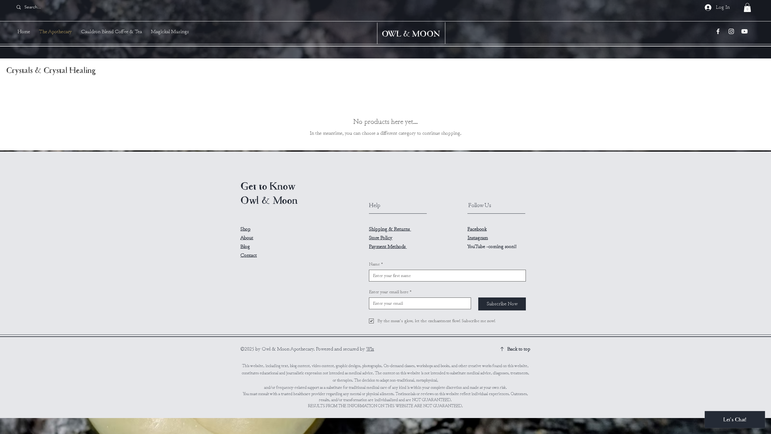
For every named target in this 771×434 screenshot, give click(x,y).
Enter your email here (390, 292)
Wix (370, 349)
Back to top (518, 349)
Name (376, 264)
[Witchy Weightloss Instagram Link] (731, 31)
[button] (747, 7)
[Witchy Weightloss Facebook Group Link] (718, 31)
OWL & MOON (411, 33)
